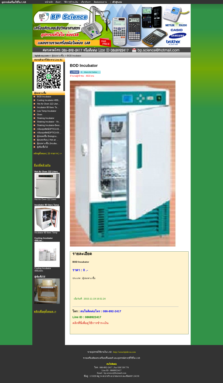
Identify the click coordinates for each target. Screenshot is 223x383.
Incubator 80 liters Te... (48, 107)
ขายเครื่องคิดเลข (91, 358)
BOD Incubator (44, 96)
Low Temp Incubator (46, 111)
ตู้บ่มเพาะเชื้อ (58, 55)
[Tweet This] (90, 73)
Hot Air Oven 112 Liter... (48, 104)
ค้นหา (58, 2)
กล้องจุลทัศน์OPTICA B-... (49, 129)
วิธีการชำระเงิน (71, 2)
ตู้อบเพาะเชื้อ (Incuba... (47, 143)
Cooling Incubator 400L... (49, 100)
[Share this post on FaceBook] (74, 73)
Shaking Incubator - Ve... (49, 121)
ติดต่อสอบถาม (100, 2)
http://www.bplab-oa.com (124, 352)
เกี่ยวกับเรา (86, 2)
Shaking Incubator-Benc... (49, 125)
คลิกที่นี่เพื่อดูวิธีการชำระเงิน (90, 323)
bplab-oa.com (42, 55)
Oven (39, 114)
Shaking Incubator (45, 118)
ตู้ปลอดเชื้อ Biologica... (47, 136)
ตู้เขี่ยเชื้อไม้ (42, 147)
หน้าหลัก (49, 2)
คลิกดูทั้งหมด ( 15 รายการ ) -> (48, 153)
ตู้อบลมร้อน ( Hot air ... (47, 140)
